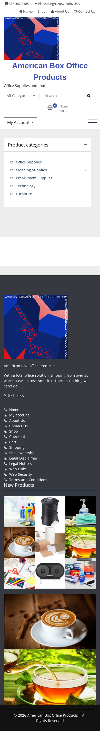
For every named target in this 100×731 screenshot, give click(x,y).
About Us (61, 11)
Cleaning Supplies (31, 170)
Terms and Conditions (28, 479)
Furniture (24, 193)
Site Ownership (22, 452)
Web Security (20, 474)
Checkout (17, 436)
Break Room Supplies (34, 178)
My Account (19, 122)
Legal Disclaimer (23, 458)
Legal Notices (20, 463)
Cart (12, 442)
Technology (25, 185)
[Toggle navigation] (92, 122)
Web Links (18, 468)
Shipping (17, 447)
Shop (42, 11)
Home (27, 11)
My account (19, 415)
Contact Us (86, 11)
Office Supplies (29, 162)
